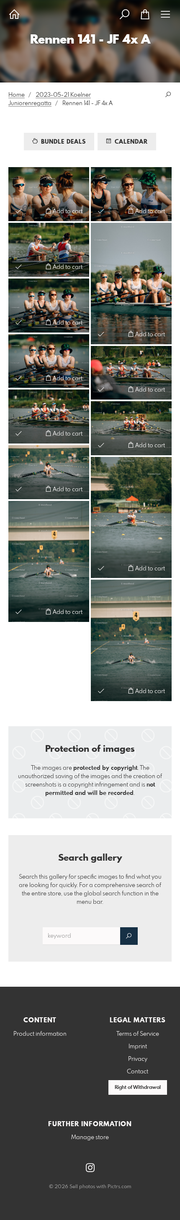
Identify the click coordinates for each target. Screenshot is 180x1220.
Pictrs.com (119, 1186)
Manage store (90, 1137)
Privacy (137, 1059)
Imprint (138, 1047)
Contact (137, 1072)
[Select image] (19, 211)
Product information (40, 1034)
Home (16, 95)
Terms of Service (137, 1034)
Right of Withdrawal (138, 1087)
